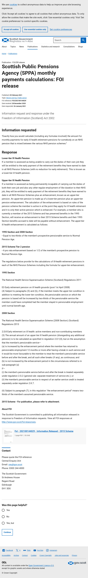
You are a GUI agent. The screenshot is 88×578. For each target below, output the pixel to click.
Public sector (22, 98)
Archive (16, 555)
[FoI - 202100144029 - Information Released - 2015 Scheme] (8, 435)
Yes (8, 510)
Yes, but (10, 523)
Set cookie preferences (61, 29)
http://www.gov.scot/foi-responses (19, 422)
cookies (13, 4)
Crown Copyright (46, 555)
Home (4, 54)
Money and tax (11, 98)
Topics (13, 47)
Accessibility (6, 555)
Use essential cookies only (35, 29)
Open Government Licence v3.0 (41, 565)
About (4, 47)
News (21, 47)
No (7, 516)
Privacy (74, 555)
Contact (25, 555)
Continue (7, 532)
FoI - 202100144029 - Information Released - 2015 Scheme (44, 431)
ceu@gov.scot (15, 464)
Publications (33, 47)
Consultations (69, 47)
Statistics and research (50, 47)
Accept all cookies (11, 29)
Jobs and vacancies (62, 555)
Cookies (33, 555)
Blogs (80, 47)
